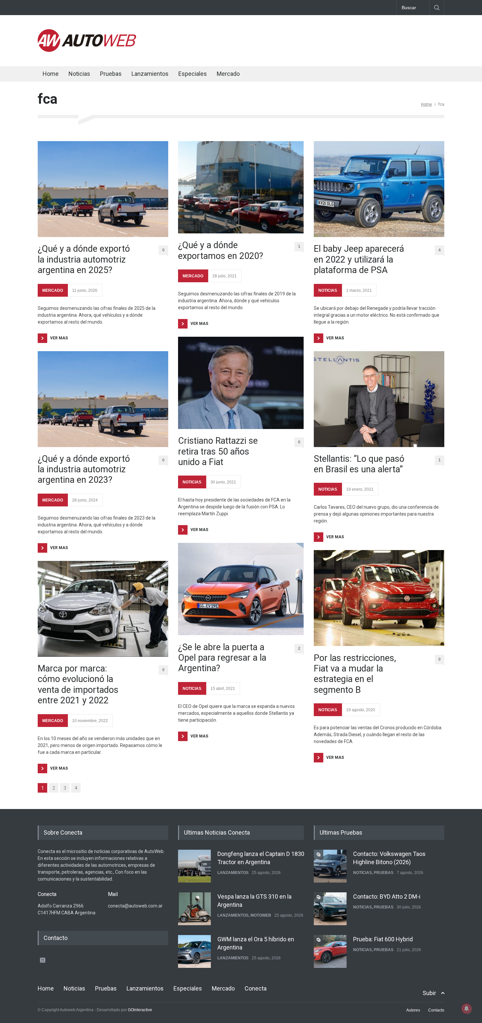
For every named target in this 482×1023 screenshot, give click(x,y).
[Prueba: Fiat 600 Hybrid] (330, 951)
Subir (429, 993)
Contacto (436, 1010)
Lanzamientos (150, 73)
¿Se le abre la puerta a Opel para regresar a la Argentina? (222, 658)
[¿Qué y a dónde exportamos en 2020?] (241, 187)
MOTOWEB (261, 915)
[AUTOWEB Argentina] (87, 50)
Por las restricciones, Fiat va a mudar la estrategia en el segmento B (355, 674)
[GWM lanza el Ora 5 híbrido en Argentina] (194, 951)
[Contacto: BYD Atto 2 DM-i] (330, 908)
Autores (413, 1010)
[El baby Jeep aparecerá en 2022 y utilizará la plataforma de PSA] (379, 189)
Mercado (228, 73)
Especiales (192, 73)
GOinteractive (140, 1010)
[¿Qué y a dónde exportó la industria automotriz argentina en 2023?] (103, 399)
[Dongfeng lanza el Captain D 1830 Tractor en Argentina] (194, 866)
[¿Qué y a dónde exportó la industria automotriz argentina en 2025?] (103, 189)
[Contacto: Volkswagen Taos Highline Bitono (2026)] (330, 866)
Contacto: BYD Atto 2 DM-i (386, 896)
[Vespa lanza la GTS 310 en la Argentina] (194, 908)
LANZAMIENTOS (233, 872)
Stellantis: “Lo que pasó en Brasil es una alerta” (359, 464)
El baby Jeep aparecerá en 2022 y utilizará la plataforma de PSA (359, 259)
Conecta (268, 75)
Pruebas (111, 73)
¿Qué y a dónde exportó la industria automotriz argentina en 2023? (84, 469)
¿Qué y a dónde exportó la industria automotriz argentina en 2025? (84, 259)
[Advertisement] (325, 39)
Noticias (79, 73)
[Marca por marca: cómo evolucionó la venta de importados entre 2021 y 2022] (103, 609)
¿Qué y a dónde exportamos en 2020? (220, 250)
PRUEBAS (383, 872)
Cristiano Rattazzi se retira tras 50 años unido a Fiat (218, 451)
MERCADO (52, 290)
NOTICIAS (192, 482)
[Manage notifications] (466, 1008)
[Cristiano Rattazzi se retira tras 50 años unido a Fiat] (241, 383)
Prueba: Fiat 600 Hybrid (383, 939)
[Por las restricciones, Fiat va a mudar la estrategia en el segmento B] (379, 598)
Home (51, 73)
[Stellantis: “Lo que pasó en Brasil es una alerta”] (379, 399)
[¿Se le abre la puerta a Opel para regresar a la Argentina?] (241, 589)
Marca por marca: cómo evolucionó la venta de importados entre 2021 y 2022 (78, 684)
